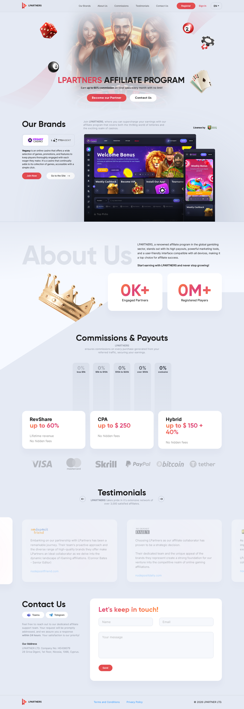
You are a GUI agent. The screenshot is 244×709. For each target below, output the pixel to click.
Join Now (32, 175)
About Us (102, 5)
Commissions (121, 5)
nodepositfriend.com (44, 569)
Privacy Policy (135, 701)
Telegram (59, 615)
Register (186, 5)
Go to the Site (58, 175)
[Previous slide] (83, 499)
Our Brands (85, 5)
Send (105, 667)
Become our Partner (106, 97)
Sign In (202, 5)
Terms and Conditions (107, 701)
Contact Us (143, 97)
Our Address (29, 643)
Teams (35, 615)
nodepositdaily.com (148, 573)
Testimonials (142, 5)
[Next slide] (161, 499)
